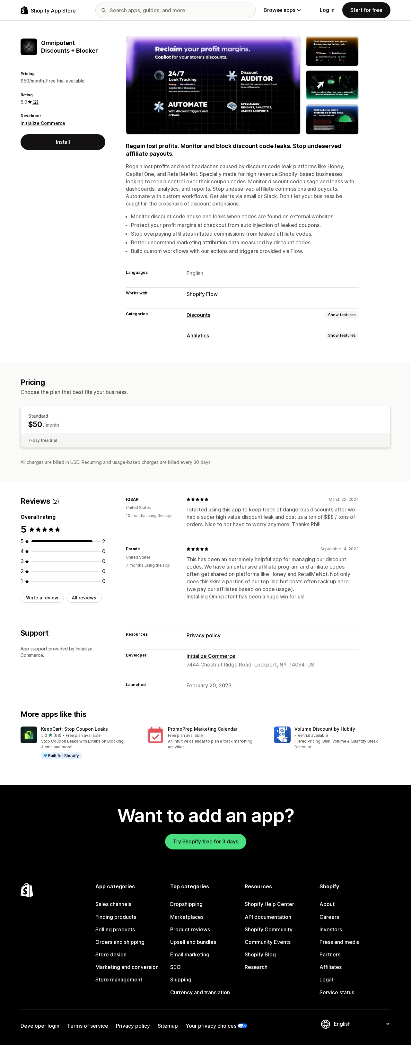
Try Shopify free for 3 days (205, 841)
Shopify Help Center (269, 904)
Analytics (198, 335)
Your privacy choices (211, 1026)
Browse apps (279, 10)
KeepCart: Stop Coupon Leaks (74, 729)
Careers (329, 917)
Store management (118, 979)
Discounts (198, 315)
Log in (327, 10)
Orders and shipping (119, 942)
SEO (175, 967)
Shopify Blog (260, 954)
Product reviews (190, 929)
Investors (330, 929)
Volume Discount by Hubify (324, 729)
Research (256, 967)
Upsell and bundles (193, 942)
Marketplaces (187, 917)
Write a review (42, 597)
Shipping (180, 979)
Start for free (366, 10)
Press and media (339, 942)
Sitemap (168, 1026)
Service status (336, 992)
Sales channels (113, 904)
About (327, 904)
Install (63, 142)
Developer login (40, 1026)
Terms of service (87, 1026)
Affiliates (330, 967)
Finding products (115, 917)
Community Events (268, 942)
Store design (111, 954)
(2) (35, 102)
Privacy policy (204, 635)
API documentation (268, 917)
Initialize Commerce (43, 123)
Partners (329, 954)
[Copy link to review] (142, 499)
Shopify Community (269, 929)
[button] (79, 743)
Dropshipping (186, 904)
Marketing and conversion (127, 967)
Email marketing (189, 954)
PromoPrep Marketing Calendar (202, 729)
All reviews (84, 597)
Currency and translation (200, 992)
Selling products (115, 929)
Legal (326, 979)
